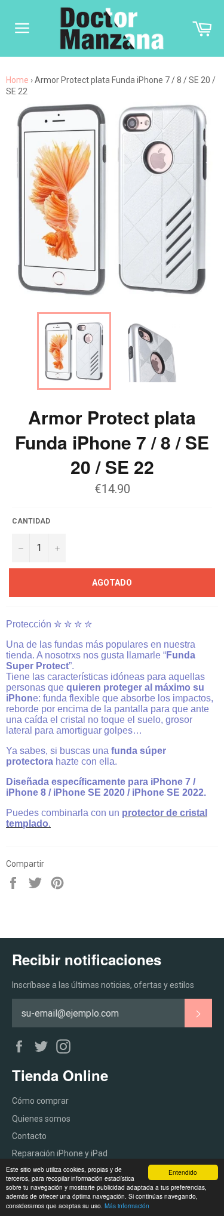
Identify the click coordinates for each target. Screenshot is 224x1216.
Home (17, 80)
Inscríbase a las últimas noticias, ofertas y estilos (103, 985)
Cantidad (31, 521)
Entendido (182, 1172)
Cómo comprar (40, 1101)
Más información (127, 1205)
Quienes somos (41, 1118)
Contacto (29, 1136)
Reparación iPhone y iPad (60, 1153)
